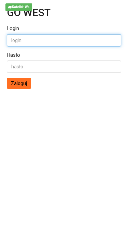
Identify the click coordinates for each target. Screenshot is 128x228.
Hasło (13, 55)
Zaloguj (19, 83)
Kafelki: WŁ (20, 7)
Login (13, 28)
